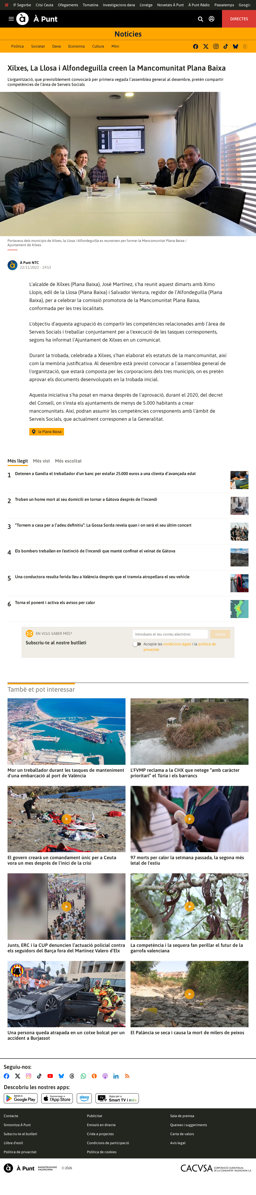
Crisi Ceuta (44, 5)
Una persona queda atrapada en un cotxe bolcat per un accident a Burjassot (66, 1035)
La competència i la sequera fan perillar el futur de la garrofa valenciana (186, 947)
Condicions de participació (108, 1143)
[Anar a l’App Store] (57, 1098)
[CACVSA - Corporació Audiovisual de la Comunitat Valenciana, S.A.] (216, 1168)
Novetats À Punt (170, 5)
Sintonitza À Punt (17, 1125)
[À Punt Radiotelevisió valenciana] (30, 1168)
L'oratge (146, 5)
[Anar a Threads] (73, 1076)
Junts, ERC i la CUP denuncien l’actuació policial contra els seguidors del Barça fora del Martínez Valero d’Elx (66, 947)
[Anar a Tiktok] (40, 1076)
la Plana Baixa (50, 431)
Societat (38, 46)
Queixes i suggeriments (188, 1125)
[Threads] (245, 46)
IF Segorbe (22, 5)
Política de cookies (101, 1152)
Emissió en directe (101, 1125)
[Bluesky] (235, 46)
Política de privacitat (20, 1152)
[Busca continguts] (201, 19)
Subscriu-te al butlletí (20, 1134)
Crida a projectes (100, 1134)
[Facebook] (195, 46)
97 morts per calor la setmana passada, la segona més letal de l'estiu (187, 860)
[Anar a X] (18, 1076)
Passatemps (224, 5)
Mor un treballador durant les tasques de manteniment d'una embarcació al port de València (66, 772)
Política (17, 46)
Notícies (128, 34)
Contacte (11, 1116)
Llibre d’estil (13, 1143)
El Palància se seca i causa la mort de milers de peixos (187, 1032)
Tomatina (90, 5)
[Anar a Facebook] (7, 1076)
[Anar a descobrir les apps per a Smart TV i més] (117, 1098)
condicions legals (177, 644)
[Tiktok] (226, 46)
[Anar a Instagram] (29, 1076)
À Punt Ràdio (199, 5)
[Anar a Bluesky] (62, 1076)
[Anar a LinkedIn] (117, 1076)
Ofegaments (68, 5)
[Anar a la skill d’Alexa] (84, 1098)
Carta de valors (182, 1134)
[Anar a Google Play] (21, 1098)
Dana (56, 46)
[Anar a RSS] (128, 1076)
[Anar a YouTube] (51, 1076)
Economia (76, 46)
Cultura (98, 46)
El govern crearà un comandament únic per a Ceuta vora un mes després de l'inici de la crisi (62, 860)
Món (115, 46)
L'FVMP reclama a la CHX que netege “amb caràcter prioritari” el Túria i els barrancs (185, 772)
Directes (239, 19)
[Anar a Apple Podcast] (106, 1076)
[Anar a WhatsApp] (84, 1076)
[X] (205, 46)
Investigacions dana (119, 5)
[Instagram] (216, 46)
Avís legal (178, 1143)
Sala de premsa (182, 1116)
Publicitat (94, 1116)
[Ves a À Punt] (37, 19)
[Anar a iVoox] (95, 1076)
